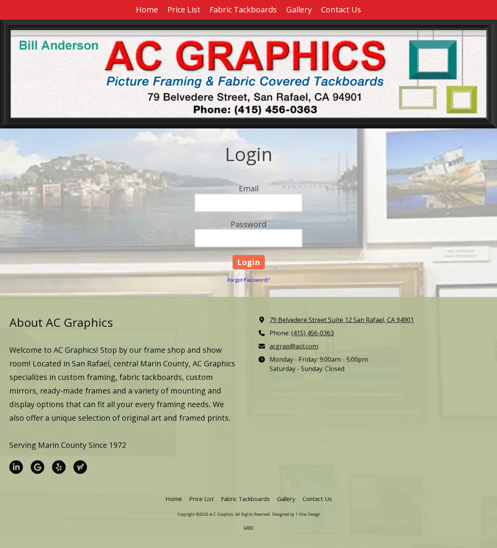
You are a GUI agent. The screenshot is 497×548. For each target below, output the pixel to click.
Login (249, 527)
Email (249, 188)
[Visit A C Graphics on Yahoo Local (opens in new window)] (80, 467)
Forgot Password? (248, 279)
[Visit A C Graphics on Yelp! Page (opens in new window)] (59, 467)
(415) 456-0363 (312, 333)
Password (248, 224)
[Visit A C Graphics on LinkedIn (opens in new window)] (16, 467)
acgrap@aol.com (293, 346)
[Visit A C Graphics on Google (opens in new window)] (37, 467)
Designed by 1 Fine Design (296, 514)
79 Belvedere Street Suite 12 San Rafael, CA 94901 (341, 320)
